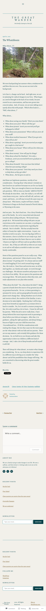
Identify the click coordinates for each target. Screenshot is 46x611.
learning (19, 386)
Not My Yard (6, 486)
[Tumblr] (4, 471)
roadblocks (37, 386)
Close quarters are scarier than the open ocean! (16, 496)
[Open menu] (23, 4)
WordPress (6, 576)
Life (22, 386)
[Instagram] (11, 471)
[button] (23, 62)
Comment (35, 450)
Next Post (39, 413)
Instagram (6, 578)
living (25, 386)
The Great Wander (24, 19)
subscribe (38, 522)
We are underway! (8, 506)
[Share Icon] (7, 471)
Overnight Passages (8, 501)
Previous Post (8, 413)
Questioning (30, 386)
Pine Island (6, 491)
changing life (6, 386)
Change (14, 386)
